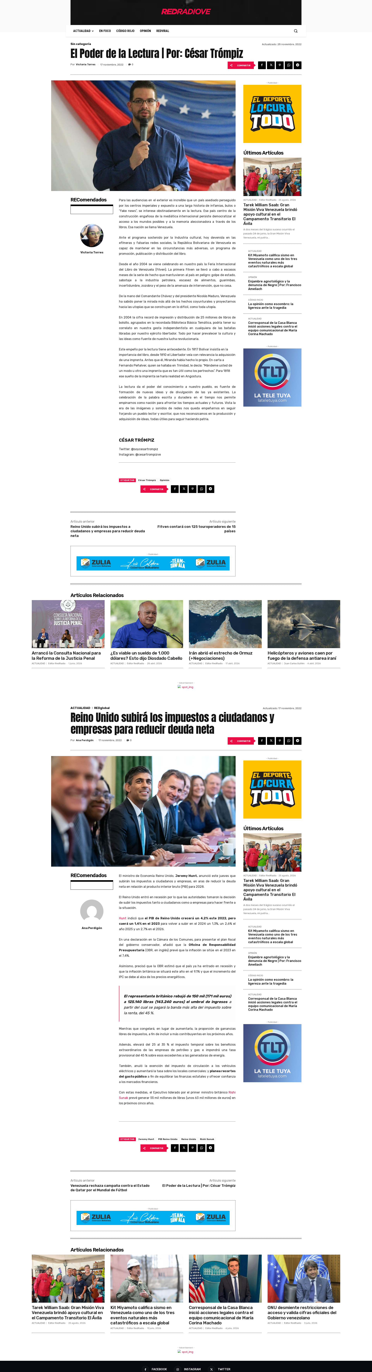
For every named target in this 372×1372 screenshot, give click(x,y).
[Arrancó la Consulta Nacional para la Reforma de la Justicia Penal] (68, 624)
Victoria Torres (85, 64)
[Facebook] (262, 65)
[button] (295, 31)
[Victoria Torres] (91, 235)
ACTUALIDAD (250, 200)
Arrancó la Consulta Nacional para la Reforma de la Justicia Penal (66, 655)
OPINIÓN (252, 277)
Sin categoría (81, 44)
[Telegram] (297, 65)
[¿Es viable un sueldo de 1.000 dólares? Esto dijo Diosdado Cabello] (146, 624)
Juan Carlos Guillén (294, 663)
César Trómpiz (147, 480)
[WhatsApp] (289, 65)
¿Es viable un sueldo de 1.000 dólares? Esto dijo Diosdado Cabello (146, 655)
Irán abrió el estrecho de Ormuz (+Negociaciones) (220, 655)
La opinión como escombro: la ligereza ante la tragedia (270, 306)
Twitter (224, 1369)
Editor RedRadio (267, 200)
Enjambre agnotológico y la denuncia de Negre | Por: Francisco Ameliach (274, 285)
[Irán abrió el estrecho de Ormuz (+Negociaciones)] (225, 624)
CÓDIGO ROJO (255, 300)
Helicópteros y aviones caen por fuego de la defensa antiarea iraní (302, 655)
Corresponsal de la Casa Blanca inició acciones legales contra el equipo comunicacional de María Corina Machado (272, 328)
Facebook (159, 1369)
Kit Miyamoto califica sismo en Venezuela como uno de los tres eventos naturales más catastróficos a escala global (272, 260)
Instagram (192, 1369)
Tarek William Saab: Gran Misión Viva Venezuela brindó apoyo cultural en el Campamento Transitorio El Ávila (270, 214)
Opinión (164, 480)
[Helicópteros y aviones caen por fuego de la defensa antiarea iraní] (304, 624)
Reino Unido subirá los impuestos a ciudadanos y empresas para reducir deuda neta (108, 531)
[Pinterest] (280, 65)
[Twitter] (271, 65)
